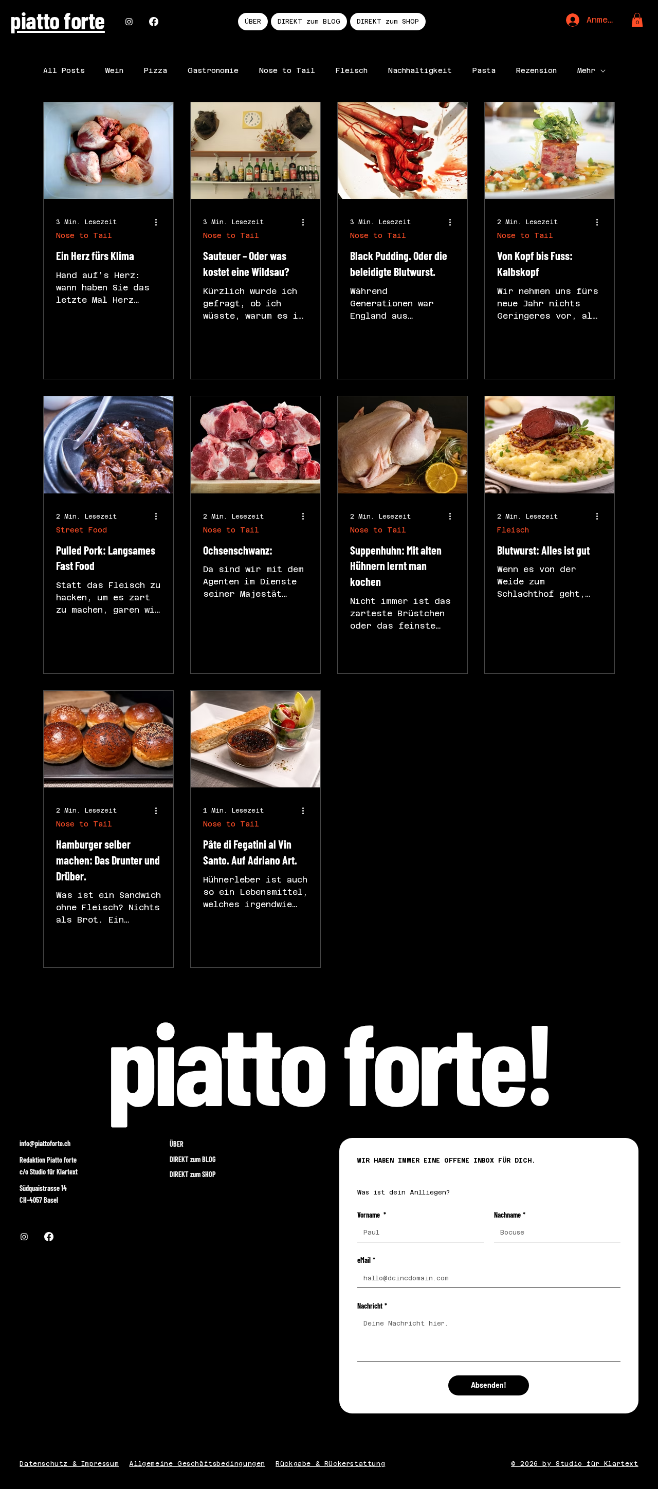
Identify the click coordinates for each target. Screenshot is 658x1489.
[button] (637, 20)
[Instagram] (129, 21)
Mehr (586, 70)
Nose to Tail (287, 70)
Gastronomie (213, 70)
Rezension (536, 70)
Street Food (81, 530)
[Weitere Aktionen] (159, 222)
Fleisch (352, 70)
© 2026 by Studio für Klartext (574, 1463)
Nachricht (372, 1305)
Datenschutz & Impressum (69, 1463)
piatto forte (57, 20)
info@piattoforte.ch (45, 1143)
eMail (366, 1260)
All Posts (64, 70)
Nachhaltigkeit (420, 70)
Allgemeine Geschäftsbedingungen (197, 1463)
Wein (114, 70)
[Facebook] (153, 21)
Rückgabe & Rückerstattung (330, 1463)
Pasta (484, 70)
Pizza (155, 70)
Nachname (509, 1214)
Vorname (371, 1214)
